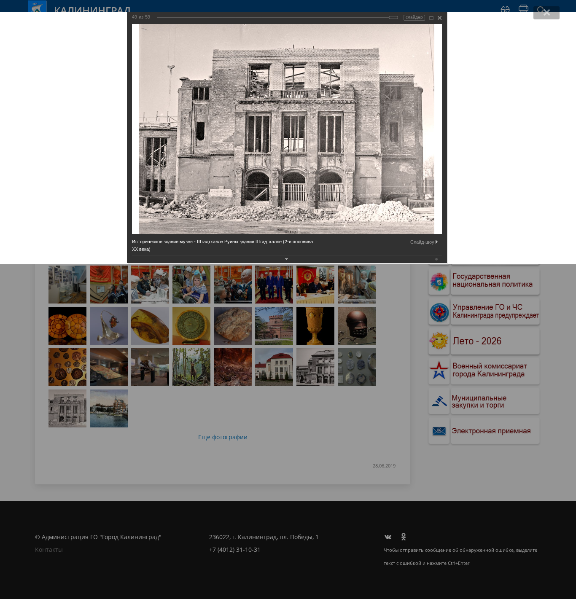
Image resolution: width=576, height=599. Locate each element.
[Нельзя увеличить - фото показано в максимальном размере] (431, 18)
